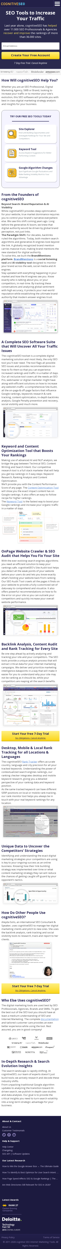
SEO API (6, 1153)
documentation (50, 1019)
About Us (6, 1127)
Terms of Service (51, 1237)
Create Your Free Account (30, 55)
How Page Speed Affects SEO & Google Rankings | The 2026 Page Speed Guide (30, 1178)
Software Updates (21, 1153)
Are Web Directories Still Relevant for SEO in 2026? (26, 1184)
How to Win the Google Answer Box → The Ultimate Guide (30, 1166)
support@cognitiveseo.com (14, 1135)
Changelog (7, 1150)
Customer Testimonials (13, 1130)
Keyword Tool (15, 501)
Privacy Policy (8, 1237)
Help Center (7, 1146)
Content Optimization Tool (43, 487)
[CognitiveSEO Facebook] (9, 1135)
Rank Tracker (29, 761)
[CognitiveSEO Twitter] (4, 1135)
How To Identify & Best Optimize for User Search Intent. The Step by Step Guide (30, 1172)
